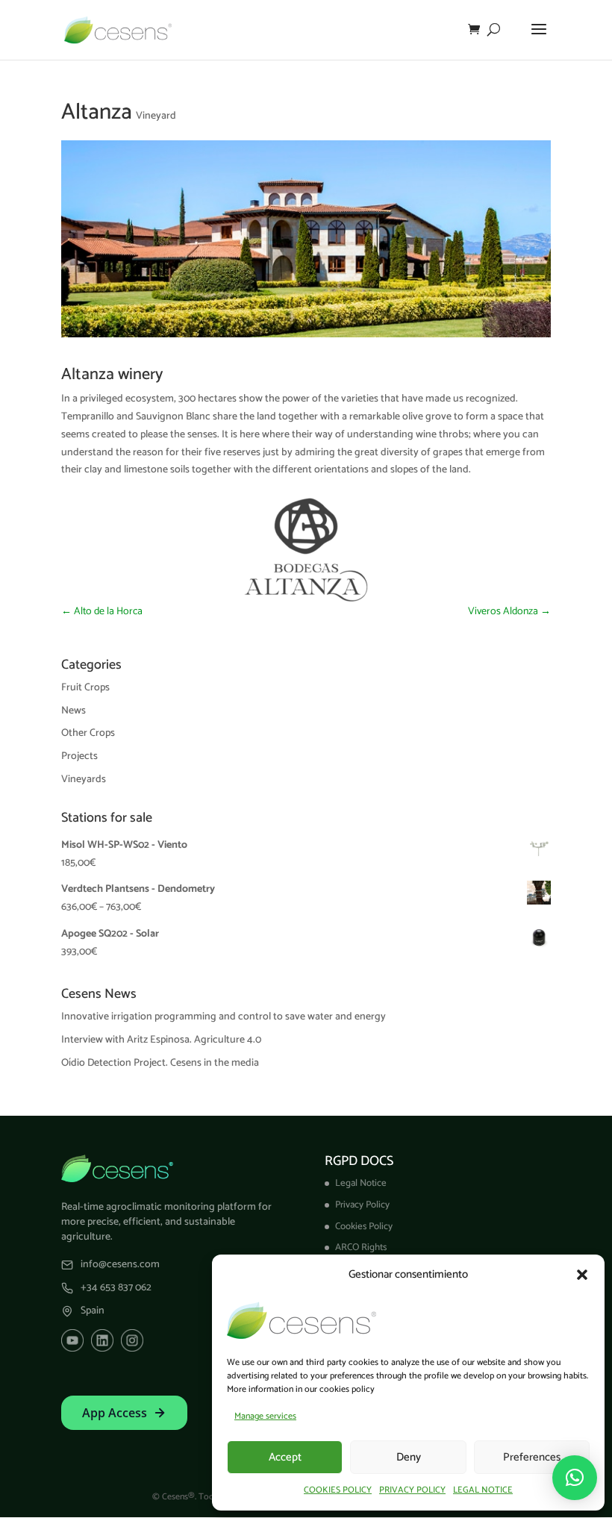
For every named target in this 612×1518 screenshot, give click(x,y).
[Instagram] (132, 1340)
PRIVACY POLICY (412, 1490)
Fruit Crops (85, 687)
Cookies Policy (364, 1226)
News (73, 710)
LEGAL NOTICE (483, 1490)
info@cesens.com (120, 1265)
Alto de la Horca (102, 611)
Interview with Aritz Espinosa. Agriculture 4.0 (161, 1040)
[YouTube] (72, 1340)
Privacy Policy (362, 1205)
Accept (285, 1457)
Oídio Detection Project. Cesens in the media (160, 1063)
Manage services (265, 1416)
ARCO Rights (361, 1247)
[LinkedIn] (102, 1340)
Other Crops (88, 733)
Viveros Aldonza (509, 611)
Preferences (532, 1457)
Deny (408, 1457)
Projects (79, 756)
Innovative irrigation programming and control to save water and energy (223, 1016)
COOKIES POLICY (338, 1490)
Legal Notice (361, 1183)
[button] (582, 1274)
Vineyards (83, 779)
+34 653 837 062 (116, 1288)
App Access (114, 1413)
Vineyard (156, 116)
